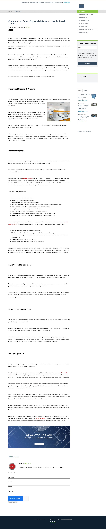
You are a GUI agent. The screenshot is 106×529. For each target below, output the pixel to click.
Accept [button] (81, 6)
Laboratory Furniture (86, 14)
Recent (80, 90)
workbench (83, 26)
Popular (86, 90)
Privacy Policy (67, 2)
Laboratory (16, 456)
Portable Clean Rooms (86, 29)
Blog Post (18, 11)
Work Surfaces (84, 20)
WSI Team (27, 27)
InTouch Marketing (67, 519)
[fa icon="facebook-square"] (20, 471)
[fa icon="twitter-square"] (24, 471)
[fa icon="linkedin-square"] (22, 471)
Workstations (84, 23)
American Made (83, 32)
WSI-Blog (10, 11)
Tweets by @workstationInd (84, 131)
